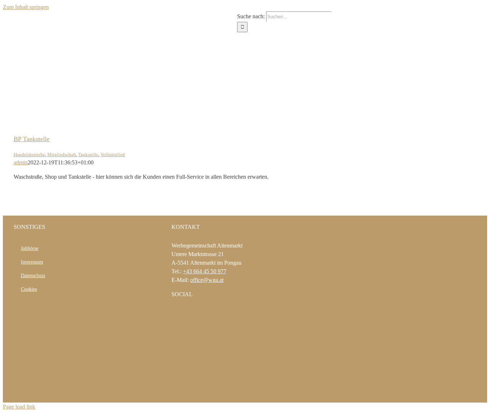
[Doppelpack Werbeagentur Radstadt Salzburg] (199, 392)
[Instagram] (183, 313)
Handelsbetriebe (29, 154)
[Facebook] (173, 313)
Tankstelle (88, 154)
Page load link (19, 407)
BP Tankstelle (32, 139)
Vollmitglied (112, 154)
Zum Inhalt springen (26, 7)
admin (21, 162)
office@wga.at (206, 280)
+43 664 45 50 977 (204, 271)
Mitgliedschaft (61, 154)
